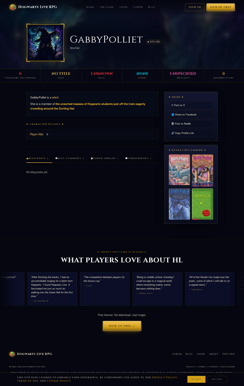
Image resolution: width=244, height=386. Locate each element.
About (214, 354)
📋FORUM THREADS (105, 158)
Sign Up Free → (122, 325)
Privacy (191, 367)
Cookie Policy (59, 381)
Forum (138, 7)
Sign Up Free (220, 7)
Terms (202, 367)
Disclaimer (228, 367)
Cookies (213, 367)
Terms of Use (27, 381)
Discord (228, 354)
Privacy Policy (164, 377)
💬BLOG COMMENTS (69, 158)
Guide (123, 7)
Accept (196, 379)
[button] (45, 43)
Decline (217, 379)
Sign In (195, 7)
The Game (107, 7)
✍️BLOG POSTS (37, 158)
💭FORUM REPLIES (138, 158)
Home (91, 7)
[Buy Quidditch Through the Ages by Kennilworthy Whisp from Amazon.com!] (202, 204)
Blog (152, 7)
